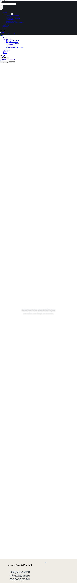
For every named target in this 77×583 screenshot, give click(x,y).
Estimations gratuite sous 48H (8, 59)
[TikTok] (3, 56)
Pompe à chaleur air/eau (12, 40)
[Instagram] (1, 56)
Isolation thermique (11, 46)
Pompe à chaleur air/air (12, 42)
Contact (5, 53)
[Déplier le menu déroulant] (11, 39)
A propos (5, 51)
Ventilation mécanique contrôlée (14, 47)
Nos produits (6, 50)
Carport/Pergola (10, 44)
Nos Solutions (7, 39)
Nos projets (6, 48)
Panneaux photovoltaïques (13, 43)
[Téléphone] (4, 56)
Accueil (5, 37)
